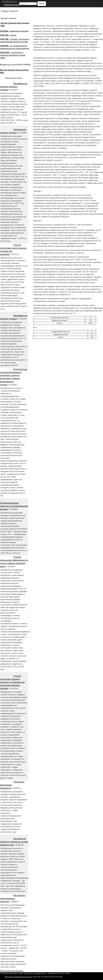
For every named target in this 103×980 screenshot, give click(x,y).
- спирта (8, 35)
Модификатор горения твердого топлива (13, 86)
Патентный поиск (11, 5)
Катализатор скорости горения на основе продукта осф (14, 842)
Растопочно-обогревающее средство (13, 898)
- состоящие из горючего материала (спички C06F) (12, 55)
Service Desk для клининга (11, 971)
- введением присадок (14, 31)
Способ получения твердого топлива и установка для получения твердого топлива (12, 682)
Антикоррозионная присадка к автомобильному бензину (14, 506)
